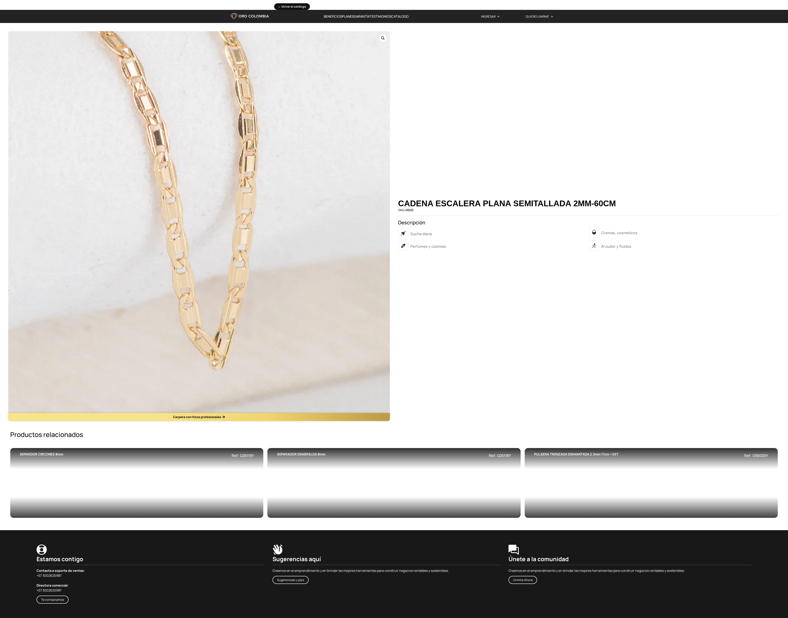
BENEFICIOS (333, 16)
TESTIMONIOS (380, 16)
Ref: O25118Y (500, 455)
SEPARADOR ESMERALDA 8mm (301, 454)
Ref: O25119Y (243, 455)
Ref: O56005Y (756, 455)
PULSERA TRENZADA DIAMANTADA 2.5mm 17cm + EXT (576, 454)
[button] (383, 38)
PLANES (348, 16)
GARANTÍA (362, 16)
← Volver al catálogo (292, 6)
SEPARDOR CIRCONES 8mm (41, 454)
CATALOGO (400, 16)
